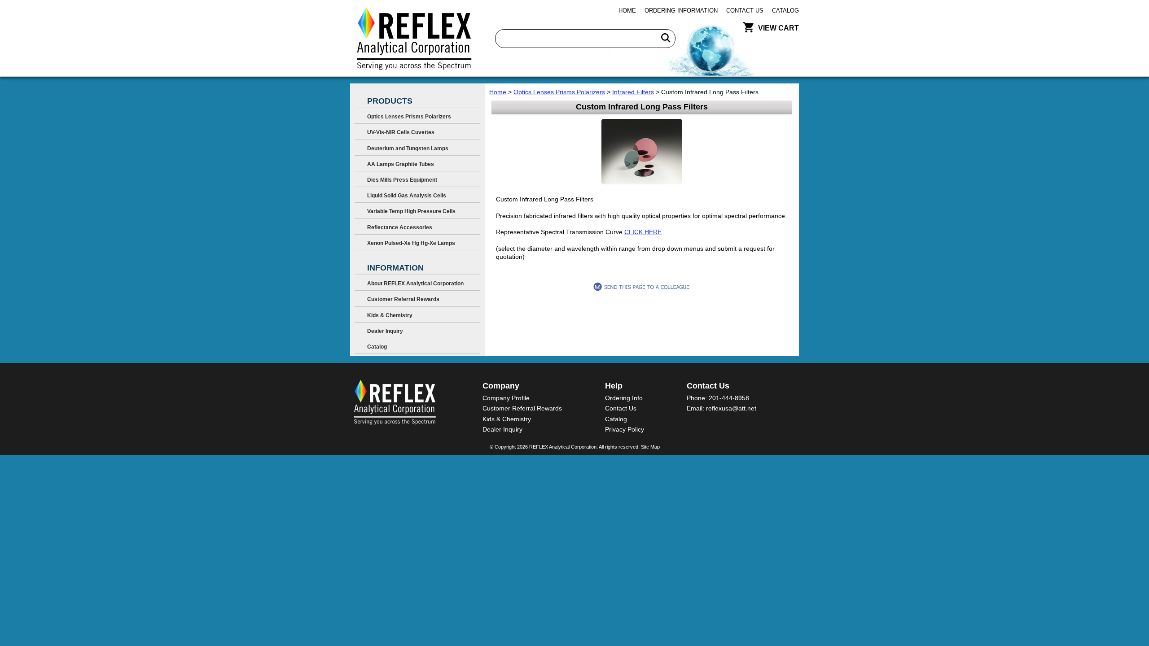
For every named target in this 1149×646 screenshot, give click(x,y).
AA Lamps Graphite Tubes (400, 164)
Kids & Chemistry (389, 315)
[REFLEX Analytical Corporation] (413, 38)
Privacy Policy (624, 429)
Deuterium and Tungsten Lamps (407, 148)
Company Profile (506, 398)
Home (627, 10)
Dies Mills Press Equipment (402, 180)
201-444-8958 (729, 398)
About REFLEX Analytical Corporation (415, 283)
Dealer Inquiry (385, 331)
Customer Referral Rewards (403, 299)
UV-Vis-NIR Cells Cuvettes (400, 132)
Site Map (650, 447)
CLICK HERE (643, 232)
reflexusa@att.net (731, 408)
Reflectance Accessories (399, 227)
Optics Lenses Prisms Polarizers (559, 92)
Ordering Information (681, 10)
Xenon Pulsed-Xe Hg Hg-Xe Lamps (411, 243)
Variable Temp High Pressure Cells (411, 211)
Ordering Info (624, 398)
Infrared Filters (633, 92)
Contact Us (744, 10)
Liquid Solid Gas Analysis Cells (406, 195)
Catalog (785, 10)
